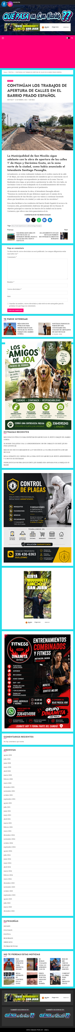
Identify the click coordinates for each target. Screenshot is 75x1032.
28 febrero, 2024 (22, 100)
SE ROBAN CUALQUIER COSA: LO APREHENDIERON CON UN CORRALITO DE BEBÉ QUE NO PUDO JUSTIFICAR (32, 964)
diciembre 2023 (9, 883)
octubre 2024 (8, 843)
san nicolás (27, 226)
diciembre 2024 (9, 835)
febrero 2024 (8, 875)
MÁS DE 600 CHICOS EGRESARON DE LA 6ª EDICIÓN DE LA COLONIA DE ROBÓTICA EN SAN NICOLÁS (55, 964)
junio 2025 (7, 811)
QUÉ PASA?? (10, 100)
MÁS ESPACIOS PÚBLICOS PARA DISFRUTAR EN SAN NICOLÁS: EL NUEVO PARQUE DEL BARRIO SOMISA (10, 329)
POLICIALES (8, 930)
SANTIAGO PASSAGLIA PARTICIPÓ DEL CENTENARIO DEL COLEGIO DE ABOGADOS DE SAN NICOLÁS (44, 329)
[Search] (72, 38)
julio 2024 (7, 855)
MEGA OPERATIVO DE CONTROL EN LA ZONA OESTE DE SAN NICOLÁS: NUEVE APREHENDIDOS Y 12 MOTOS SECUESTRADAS (9, 978)
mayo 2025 (7, 815)
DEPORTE (7, 926)
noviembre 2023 (9, 887)
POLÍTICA (10, 81)
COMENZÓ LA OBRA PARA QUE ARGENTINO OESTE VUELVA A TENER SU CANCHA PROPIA (55, 978)
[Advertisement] (37, 54)
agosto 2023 (8, 899)
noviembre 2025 (9, 791)
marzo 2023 (8, 907)
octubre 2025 (8, 795)
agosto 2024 (8, 851)
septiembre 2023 (9, 895)
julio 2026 (7, 759)
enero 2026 (7, 783)
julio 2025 (7, 807)
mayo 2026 (7, 767)
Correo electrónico (14, 289)
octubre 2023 (8, 891)
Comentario (12, 257)
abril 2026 (7, 771)
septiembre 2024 (9, 847)
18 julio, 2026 (58, 334)
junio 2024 (7, 859)
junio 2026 (7, 763)
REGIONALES (8, 938)
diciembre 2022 (9, 911)
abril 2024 (7, 867)
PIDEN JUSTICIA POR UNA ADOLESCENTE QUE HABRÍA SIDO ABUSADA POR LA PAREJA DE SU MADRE (32, 978)
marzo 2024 (8, 871)
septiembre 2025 (9, 799)
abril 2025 (7, 819)
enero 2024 (7, 879)
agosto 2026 (8, 755)
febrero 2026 (8, 779)
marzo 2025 (8, 823)
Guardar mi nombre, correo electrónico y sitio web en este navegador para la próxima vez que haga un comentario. (36, 305)
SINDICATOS (8, 942)
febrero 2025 (8, 827)
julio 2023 (7, 903)
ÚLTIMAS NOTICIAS (11, 946)
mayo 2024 (7, 863)
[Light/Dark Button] (68, 38)
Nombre (10, 282)
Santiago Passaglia (36, 226)
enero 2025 (7, 831)
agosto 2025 (8, 803)
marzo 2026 (8, 775)
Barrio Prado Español (17, 226)
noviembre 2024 (9, 839)
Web (9, 296)
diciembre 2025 (9, 787)
